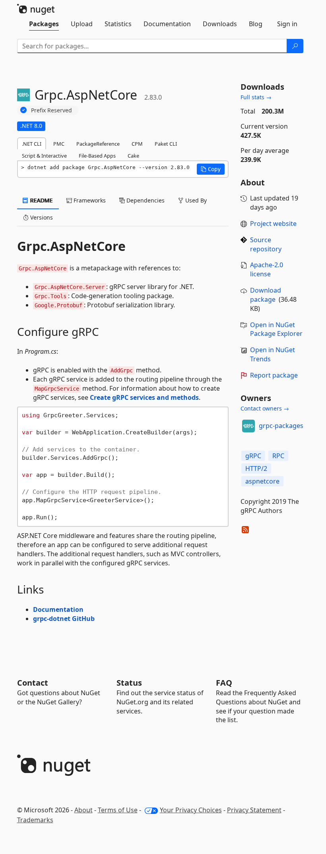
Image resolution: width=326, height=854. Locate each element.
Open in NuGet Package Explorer (276, 329)
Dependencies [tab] (145, 200)
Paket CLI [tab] (166, 143)
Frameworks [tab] (89, 200)
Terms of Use (118, 810)
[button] (211, 169)
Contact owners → (265, 408)
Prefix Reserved (51, 110)
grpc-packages (281, 425)
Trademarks (35, 819)
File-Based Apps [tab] (97, 155)
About (83, 810)
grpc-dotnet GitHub (64, 618)
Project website (273, 223)
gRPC (253, 455)
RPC (278, 455)
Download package (265, 295)
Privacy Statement (254, 810)
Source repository (265, 244)
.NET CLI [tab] (31, 143)
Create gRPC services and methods (144, 397)
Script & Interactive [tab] (44, 155)
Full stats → (256, 97)
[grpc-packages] (248, 426)
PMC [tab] (58, 143)
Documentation (58, 609)
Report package (274, 375)
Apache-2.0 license (266, 269)
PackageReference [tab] (98, 143)
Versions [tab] (41, 217)
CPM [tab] (137, 143)
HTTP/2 (256, 468)
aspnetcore (262, 481)
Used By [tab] (195, 200)
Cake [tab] (133, 155)
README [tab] (41, 200)
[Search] (295, 46)
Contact (32, 682)
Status (129, 682)
